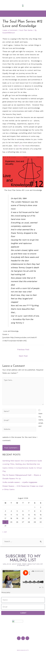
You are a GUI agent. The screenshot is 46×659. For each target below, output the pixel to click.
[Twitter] (23, 638)
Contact (16, 644)
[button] (23, 13)
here (20, 146)
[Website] (19, 430)
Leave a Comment (9, 30)
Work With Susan (9, 644)
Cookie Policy (28, 644)
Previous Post (23, 349)
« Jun (4, 532)
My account (21, 644)
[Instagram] (27, 638)
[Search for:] (23, 541)
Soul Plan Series (26, 30)
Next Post (23, 356)
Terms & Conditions (36, 644)
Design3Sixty (23, 650)
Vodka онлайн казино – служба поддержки (19, 482)
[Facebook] (19, 638)
